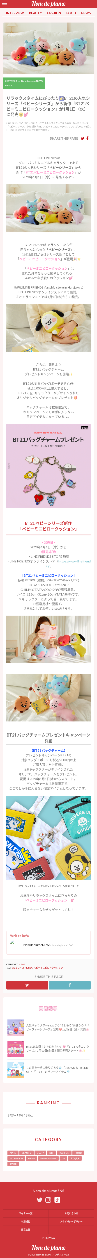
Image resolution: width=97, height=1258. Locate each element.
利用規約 (25, 1221)
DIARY (40, 1152)
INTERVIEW (15, 13)
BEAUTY (35, 13)
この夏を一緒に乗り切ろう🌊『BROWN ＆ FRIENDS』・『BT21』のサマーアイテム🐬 (57, 1070)
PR (63, 1158)
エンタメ (74, 1158)
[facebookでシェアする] (87, 138)
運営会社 (25, 1229)
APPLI (13, 1152)
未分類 (13, 1164)
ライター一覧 (25, 1213)
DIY (51, 1152)
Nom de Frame (48, 1158)
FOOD (71, 13)
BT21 (14, 967)
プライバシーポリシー (71, 1221)
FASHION (54, 13)
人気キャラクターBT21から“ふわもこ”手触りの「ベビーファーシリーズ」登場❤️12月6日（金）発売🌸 (57, 1027)
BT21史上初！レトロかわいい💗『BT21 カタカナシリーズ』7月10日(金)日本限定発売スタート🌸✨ (57, 1048)
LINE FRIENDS (25, 967)
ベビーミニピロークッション (48, 967)
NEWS (86, 13)
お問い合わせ (71, 1213)
